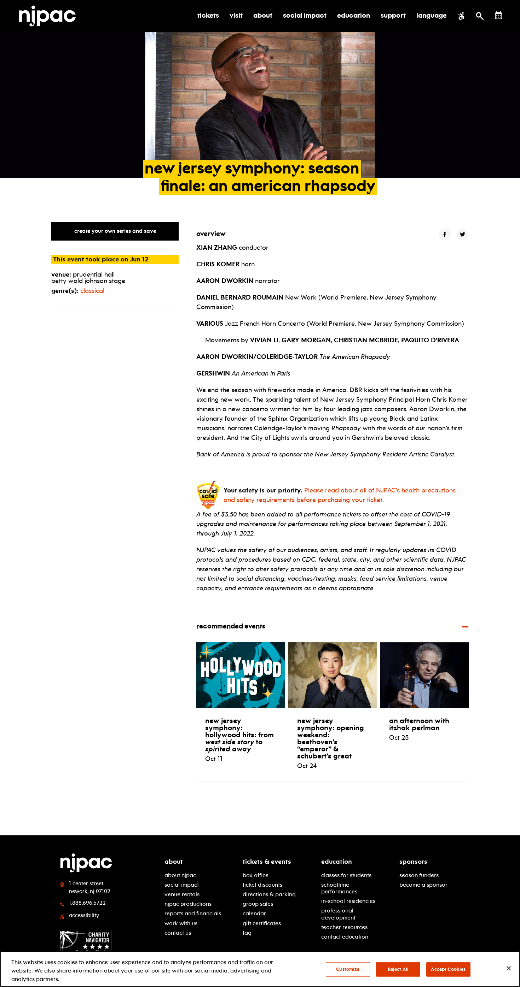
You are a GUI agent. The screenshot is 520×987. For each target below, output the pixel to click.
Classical (92, 291)
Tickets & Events (267, 861)
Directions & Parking (269, 894)
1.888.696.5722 (87, 903)
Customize (347, 969)
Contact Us (177, 932)
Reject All (398, 969)
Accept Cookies (448, 969)
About (173, 861)
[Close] (508, 968)
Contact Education (344, 936)
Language (431, 15)
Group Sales (258, 903)
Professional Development (338, 914)
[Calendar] (499, 15)
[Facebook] (445, 234)
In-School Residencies (348, 901)
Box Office (255, 875)
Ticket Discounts (262, 884)
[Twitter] (462, 234)
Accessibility (84, 915)
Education (336, 861)
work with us (180, 923)
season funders (419, 875)
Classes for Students (346, 875)
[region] (260, 969)
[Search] (480, 16)
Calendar (254, 913)
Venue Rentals (182, 894)
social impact (181, 884)
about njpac (180, 875)
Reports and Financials (192, 913)
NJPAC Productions (188, 903)
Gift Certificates (262, 923)
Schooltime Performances (339, 888)
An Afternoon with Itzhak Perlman (419, 724)
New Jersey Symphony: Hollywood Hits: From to (239, 734)
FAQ (247, 932)
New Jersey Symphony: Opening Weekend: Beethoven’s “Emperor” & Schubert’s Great (330, 738)
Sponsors (413, 861)
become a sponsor (423, 884)
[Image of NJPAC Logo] (50, 15)
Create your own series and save (115, 231)
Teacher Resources (344, 927)
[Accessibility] (461, 16)
